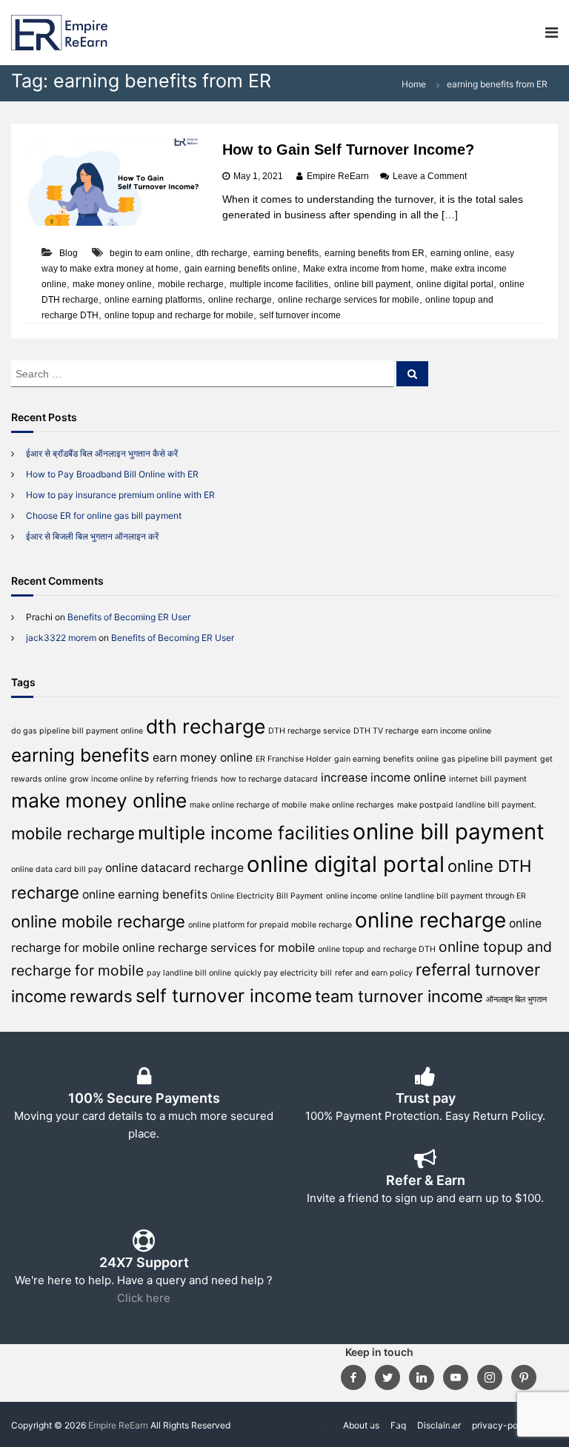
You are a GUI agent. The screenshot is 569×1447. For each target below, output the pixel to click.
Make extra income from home (364, 268)
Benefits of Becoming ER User (128, 616)
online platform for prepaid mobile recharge (270, 925)
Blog (68, 253)
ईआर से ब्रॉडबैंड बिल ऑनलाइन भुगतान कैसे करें (102, 453)
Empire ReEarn (338, 176)
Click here (143, 1298)
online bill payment (372, 284)
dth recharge (221, 253)
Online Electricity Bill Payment (266, 896)
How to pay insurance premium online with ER (120, 494)
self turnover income (300, 315)
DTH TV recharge (386, 731)
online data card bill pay (56, 869)
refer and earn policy (374, 973)
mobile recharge (191, 284)
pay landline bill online (189, 973)
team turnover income (399, 996)
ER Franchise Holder (293, 759)
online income (351, 896)
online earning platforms (153, 300)
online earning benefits (144, 894)
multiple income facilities (279, 284)
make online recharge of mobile (248, 805)
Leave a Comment (430, 176)
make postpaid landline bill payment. (466, 805)
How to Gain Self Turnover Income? (348, 149)
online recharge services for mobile (348, 300)
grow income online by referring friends (144, 779)
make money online (112, 284)
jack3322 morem (61, 637)
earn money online (203, 758)
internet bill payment (488, 779)
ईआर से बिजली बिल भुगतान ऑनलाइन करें (92, 536)
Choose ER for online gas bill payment (104, 515)
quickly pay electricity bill (283, 973)
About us (361, 1425)
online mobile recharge (98, 921)
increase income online (383, 777)
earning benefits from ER (375, 253)
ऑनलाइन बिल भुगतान (516, 999)
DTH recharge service (309, 731)
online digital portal (454, 284)
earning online (459, 253)
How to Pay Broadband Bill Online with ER (112, 474)
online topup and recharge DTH (377, 949)
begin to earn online (150, 253)
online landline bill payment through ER (453, 896)
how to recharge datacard (269, 779)
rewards (101, 996)
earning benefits (286, 253)
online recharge (240, 300)
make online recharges (352, 805)
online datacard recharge (174, 868)
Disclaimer (439, 1425)
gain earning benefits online (240, 268)
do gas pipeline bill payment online (77, 731)
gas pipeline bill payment (489, 759)
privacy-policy (502, 1425)
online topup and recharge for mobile (178, 315)
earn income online (456, 731)
